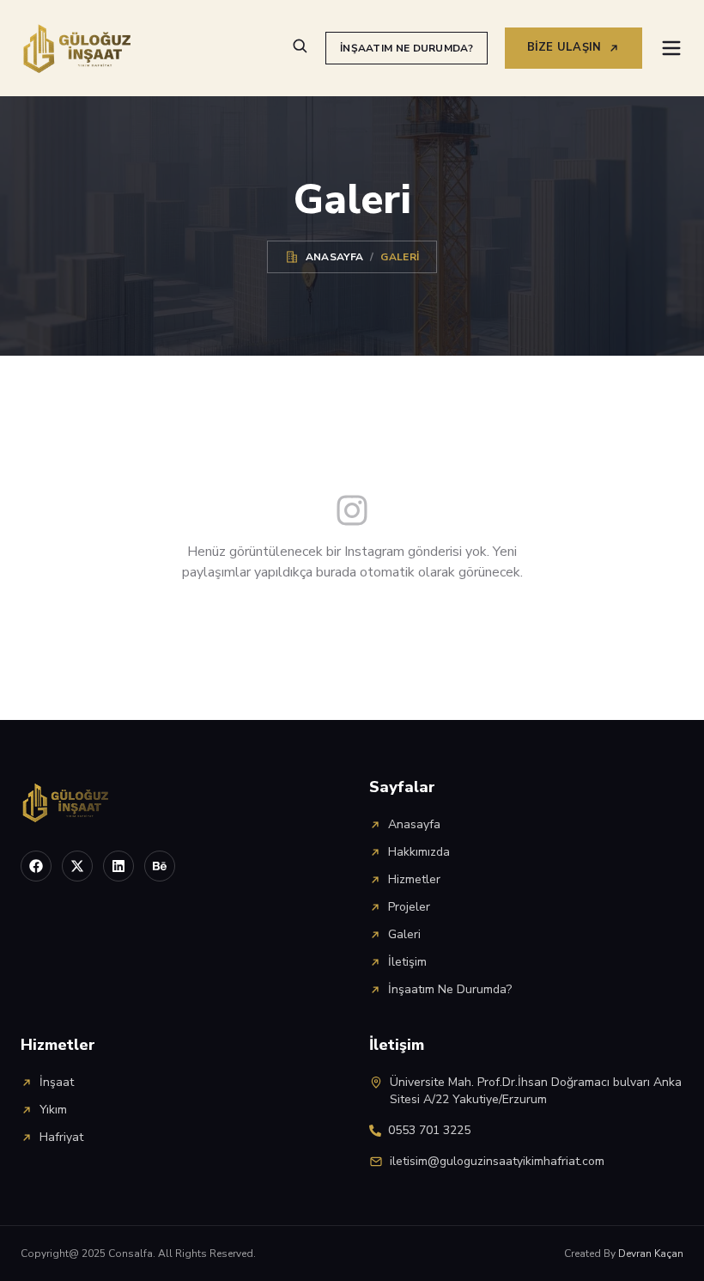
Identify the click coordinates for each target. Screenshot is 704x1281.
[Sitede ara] (299, 45)
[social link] (36, 866)
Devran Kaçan (650, 1253)
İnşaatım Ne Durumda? (406, 48)
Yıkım (53, 1109)
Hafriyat (61, 1137)
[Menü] (671, 48)
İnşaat (56, 1082)
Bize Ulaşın (564, 47)
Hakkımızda (419, 852)
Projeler (409, 907)
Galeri (404, 934)
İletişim (407, 962)
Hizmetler (414, 879)
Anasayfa (334, 257)
